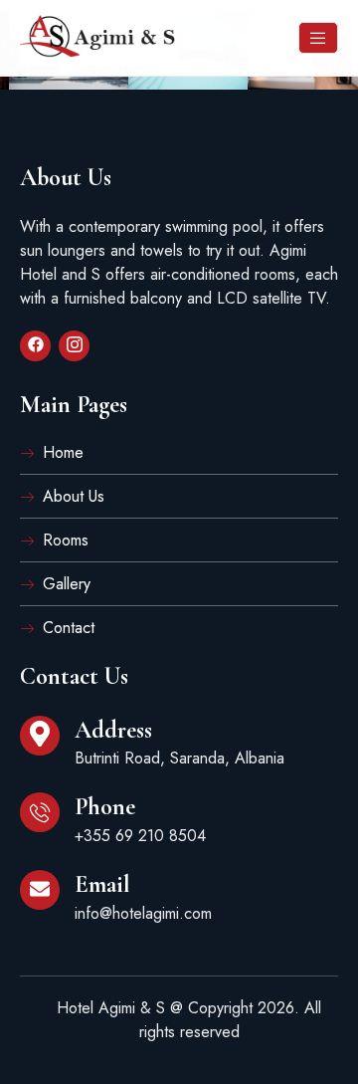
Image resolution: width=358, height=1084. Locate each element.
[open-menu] (318, 38)
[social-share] (35, 345)
